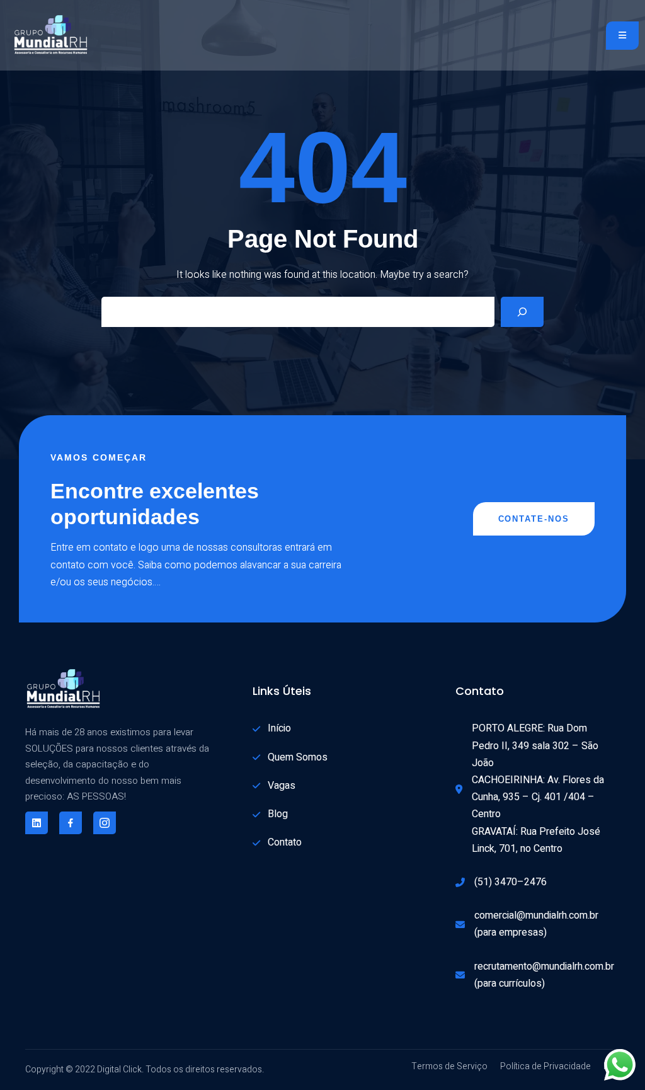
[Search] (522, 312)
